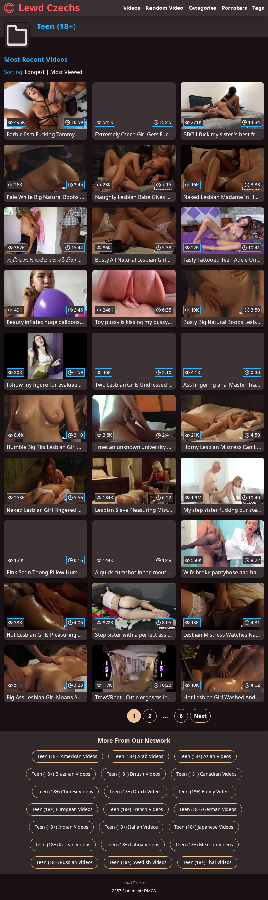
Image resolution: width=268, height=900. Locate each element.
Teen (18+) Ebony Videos (204, 791)
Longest (35, 72)
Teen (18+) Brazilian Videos (61, 774)
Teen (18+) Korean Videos (62, 844)
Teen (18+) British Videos (133, 774)
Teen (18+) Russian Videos (64, 862)
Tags (258, 7)
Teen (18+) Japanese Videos (203, 827)
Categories (202, 7)
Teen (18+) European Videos (62, 809)
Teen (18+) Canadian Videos (206, 774)
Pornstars (234, 7)
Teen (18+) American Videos (67, 756)
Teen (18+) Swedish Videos (138, 862)
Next (200, 715)
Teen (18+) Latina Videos (133, 844)
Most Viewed (66, 72)
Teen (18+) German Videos (207, 809)
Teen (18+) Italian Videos (131, 827)
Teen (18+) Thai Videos (207, 862)
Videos (131, 7)
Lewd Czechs (49, 7)
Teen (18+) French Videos (136, 809)
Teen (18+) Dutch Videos (135, 791)
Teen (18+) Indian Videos (61, 827)
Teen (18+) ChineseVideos (65, 791)
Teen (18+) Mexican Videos (204, 844)
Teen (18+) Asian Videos (205, 756)
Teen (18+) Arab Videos (138, 756)
